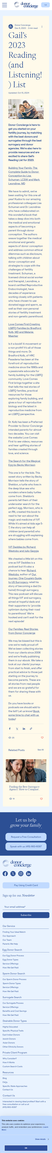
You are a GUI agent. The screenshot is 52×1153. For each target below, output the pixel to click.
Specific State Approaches (15, 1086)
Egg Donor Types (10, 959)
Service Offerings (10, 963)
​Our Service (9, 926)
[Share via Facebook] (9, 728)
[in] (28, 873)
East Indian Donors (11, 1034)
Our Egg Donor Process (13, 955)
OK (26, 1148)
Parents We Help (10, 944)
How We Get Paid (10, 967)
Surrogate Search (12, 997)
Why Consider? (10, 1058)
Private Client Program (15, 1052)
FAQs (5, 1082)
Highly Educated (10, 1026)
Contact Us (8, 1089)
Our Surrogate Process (13, 1003)
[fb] (5, 873)
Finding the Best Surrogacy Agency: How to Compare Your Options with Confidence (24, 788)
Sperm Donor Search (14, 973)
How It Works (9, 1062)
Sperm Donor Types (12, 983)
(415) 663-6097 (10, 1107)
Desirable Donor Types (15, 1020)
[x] (13, 873)
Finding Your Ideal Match (14, 932)
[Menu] (4, 5)
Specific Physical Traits (13, 1030)
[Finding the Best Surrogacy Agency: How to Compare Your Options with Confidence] (26, 770)
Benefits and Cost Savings (15, 1011)
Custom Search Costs (13, 1066)
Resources (8, 1072)
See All (41, 749)
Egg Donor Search (12, 949)
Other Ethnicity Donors (13, 1046)
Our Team (7, 940)
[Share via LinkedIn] (24, 728)
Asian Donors (9, 1042)
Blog (5, 1078)
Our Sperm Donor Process (14, 979)
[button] (26, 837)
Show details (40, 1139)
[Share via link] (31, 728)
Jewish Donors (9, 1038)
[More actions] (42, 26)
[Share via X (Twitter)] (16, 728)
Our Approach (9, 936)
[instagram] (20, 873)
